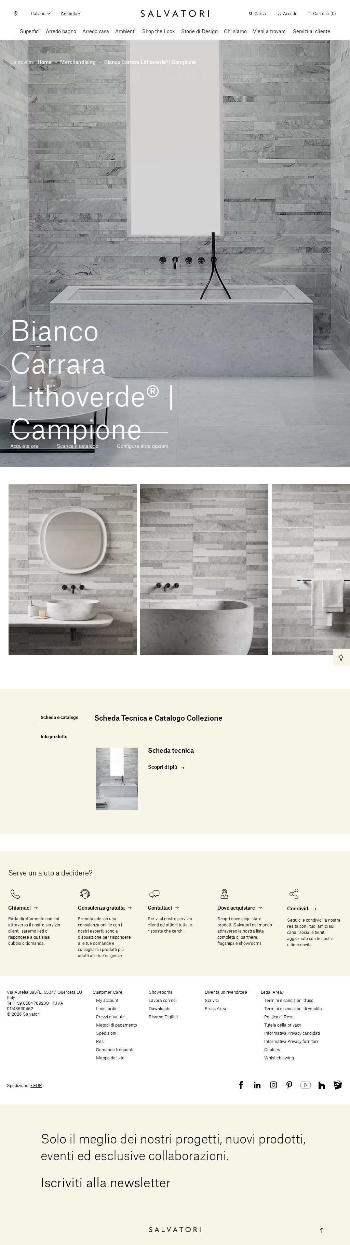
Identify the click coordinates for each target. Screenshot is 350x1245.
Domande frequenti (114, 1050)
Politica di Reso (279, 1017)
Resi (100, 1042)
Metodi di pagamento (116, 1025)
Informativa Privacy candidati (292, 1033)
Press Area (215, 1009)
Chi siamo (235, 31)
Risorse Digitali (163, 1017)
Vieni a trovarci (270, 31)
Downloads (159, 1009)
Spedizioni (106, 1033)
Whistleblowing (279, 1058)
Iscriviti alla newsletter (106, 1183)
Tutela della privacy (282, 1025)
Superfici (30, 31)
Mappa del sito (110, 1058)
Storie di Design (199, 31)
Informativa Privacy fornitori (291, 1042)
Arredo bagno (61, 31)
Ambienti (125, 31)
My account (107, 1001)
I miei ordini (107, 1009)
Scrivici (212, 1001)
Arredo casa (95, 31)
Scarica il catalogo (77, 446)
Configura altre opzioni (142, 446)
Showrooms (160, 992)
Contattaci (71, 14)
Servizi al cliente (311, 31)
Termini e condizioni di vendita (293, 1009)
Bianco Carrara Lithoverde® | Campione (150, 62)
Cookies (272, 1050)
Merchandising (78, 62)
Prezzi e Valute (110, 1017)
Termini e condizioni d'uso (288, 1001)
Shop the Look (158, 31)
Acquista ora (24, 446)
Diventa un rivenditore (226, 992)
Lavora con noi (163, 1001)
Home (45, 62)
